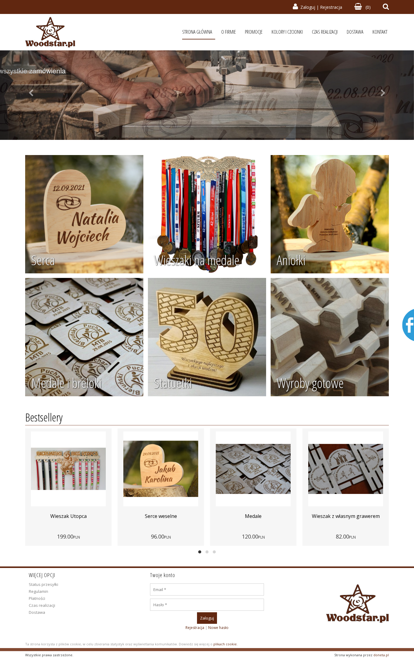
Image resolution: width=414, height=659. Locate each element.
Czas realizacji (42, 605)
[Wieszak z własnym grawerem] (253, 469)
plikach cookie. (225, 644)
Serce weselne (68, 516)
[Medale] (161, 469)
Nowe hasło (218, 627)
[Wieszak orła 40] (345, 469)
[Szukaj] (386, 7)
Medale (160, 516)
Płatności (37, 598)
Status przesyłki (43, 584)
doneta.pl (381, 655)
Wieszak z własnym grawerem (253, 516)
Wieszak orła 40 (346, 516)
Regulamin (38, 591)
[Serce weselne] (68, 469)
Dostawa (37, 612)
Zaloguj (307, 7)
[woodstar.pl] (50, 32)
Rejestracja (331, 7)
